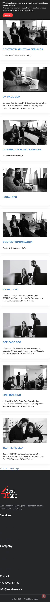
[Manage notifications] (44, 596)
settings (29, 10)
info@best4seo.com (11, 589)
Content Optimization (18, 242)
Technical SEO (13, 447)
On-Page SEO (11, 96)
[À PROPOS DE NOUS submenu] (19, 527)
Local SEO (10, 197)
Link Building (12, 395)
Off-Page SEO (12, 342)
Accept (7, 15)
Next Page (14, 469)
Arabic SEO (10, 289)
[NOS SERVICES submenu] (14, 521)
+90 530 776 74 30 (9, 582)
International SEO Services (22, 149)
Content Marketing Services (23, 49)
